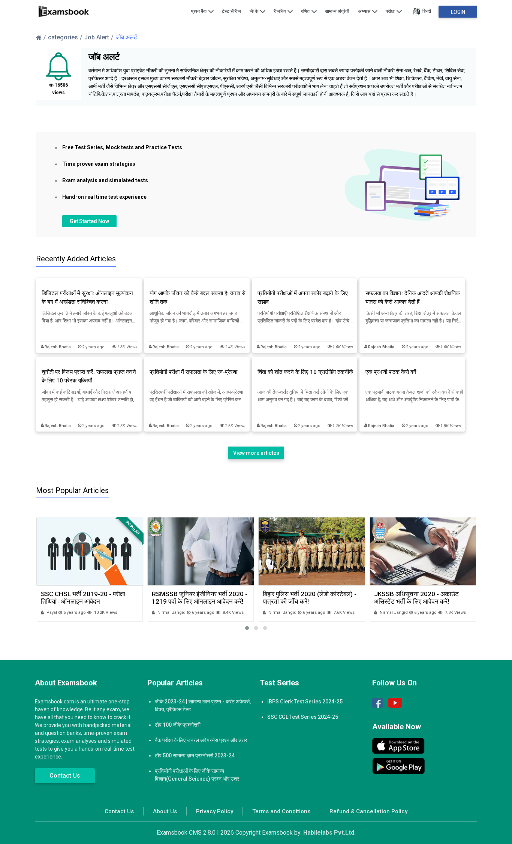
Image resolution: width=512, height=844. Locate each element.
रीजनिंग (280, 11)
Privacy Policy (214, 811)
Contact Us (64, 775)
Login (458, 12)
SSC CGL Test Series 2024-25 (302, 717)
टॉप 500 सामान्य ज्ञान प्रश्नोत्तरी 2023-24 (195, 756)
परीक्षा (391, 11)
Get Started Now (89, 221)
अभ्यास (364, 11)
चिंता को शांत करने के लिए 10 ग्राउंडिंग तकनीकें (305, 372)
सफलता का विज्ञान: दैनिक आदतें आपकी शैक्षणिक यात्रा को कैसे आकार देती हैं (412, 297)
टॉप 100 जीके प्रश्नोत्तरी (178, 725)
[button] (247, 628)
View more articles (256, 453)
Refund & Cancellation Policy (368, 811)
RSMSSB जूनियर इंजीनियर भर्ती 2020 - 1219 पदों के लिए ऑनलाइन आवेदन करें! (88, 597)
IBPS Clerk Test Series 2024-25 (305, 702)
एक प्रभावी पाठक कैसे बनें (390, 372)
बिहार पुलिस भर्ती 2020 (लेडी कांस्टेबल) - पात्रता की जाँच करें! (198, 597)
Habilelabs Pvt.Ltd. (329, 832)
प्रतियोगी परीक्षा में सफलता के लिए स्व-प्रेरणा (193, 372)
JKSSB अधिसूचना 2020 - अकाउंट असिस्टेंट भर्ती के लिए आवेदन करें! (305, 597)
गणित (306, 11)
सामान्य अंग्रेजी (337, 11)
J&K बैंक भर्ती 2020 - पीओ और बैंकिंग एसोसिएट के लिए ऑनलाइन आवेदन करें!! (418, 597)
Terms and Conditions (281, 811)
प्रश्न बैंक (199, 11)
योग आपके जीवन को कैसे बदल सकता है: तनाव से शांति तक (198, 297)
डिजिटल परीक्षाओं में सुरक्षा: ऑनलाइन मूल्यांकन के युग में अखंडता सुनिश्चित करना (87, 297)
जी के (254, 11)
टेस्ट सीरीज (231, 11)
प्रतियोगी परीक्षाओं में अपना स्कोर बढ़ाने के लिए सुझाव (302, 297)
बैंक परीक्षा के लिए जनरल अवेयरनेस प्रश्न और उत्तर (201, 740)
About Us (165, 811)
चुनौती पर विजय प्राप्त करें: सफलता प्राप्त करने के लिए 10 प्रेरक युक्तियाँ (89, 376)
